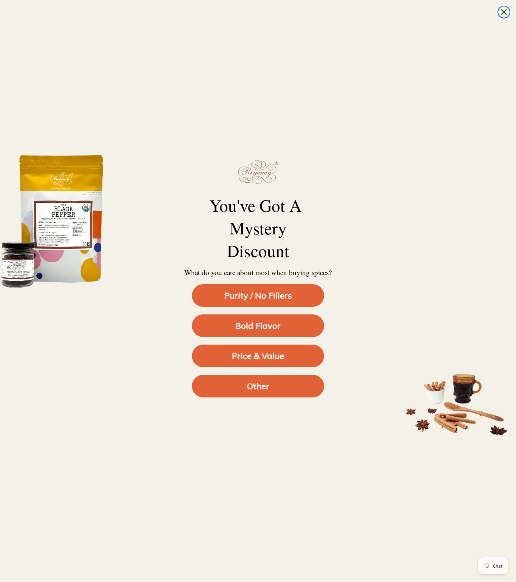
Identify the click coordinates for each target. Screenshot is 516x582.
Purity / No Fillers (258, 295)
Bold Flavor (258, 325)
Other (258, 386)
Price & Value (258, 356)
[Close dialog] (504, 12)
